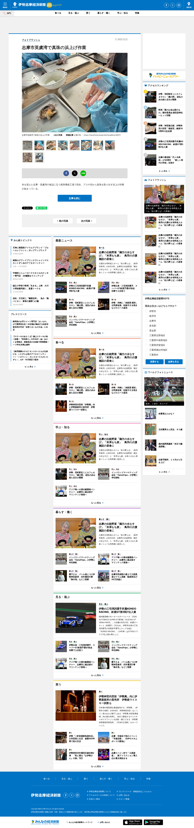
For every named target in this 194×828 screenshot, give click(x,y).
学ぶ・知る (122, 13)
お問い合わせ (124, 795)
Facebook (166, 5)
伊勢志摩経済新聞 (29, 5)
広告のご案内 (94, 799)
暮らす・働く (103, 13)
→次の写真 (58, 135)
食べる (58, 13)
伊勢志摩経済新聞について (100, 791)
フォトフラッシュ (31, 39)
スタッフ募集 (124, 799)
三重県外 (153, 354)
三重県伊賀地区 (157, 345)
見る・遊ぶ (73, 13)
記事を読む (74, 198)
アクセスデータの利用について (102, 795)
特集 (137, 13)
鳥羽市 (152, 316)
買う (88, 13)
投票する (154, 361)
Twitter (172, 5)
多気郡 (152, 325)
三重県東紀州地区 (158, 350)
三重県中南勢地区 (158, 340)
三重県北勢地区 (157, 335)
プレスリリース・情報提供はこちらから (135, 791)
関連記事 (69, 135)
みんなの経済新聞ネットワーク (45, 822)
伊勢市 (152, 311)
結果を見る (173, 361)
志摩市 (152, 321)
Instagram (178, 5)
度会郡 (152, 330)
